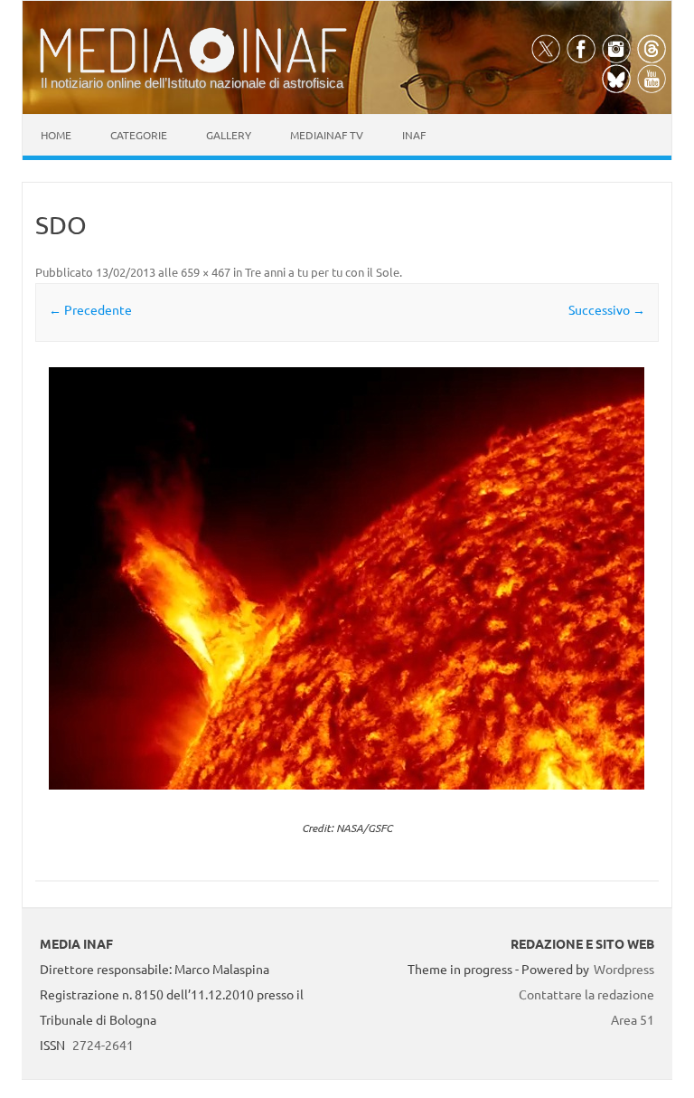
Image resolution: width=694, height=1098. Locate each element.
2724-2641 (103, 1044)
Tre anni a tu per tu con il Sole (322, 271)
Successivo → (606, 309)
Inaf (414, 135)
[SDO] (346, 578)
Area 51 (632, 1019)
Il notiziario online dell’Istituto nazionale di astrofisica (192, 82)
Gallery (228, 135)
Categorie (138, 135)
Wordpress (624, 969)
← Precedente (90, 309)
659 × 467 (205, 271)
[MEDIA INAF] (193, 70)
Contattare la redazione (586, 994)
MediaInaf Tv (326, 135)
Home (56, 135)
